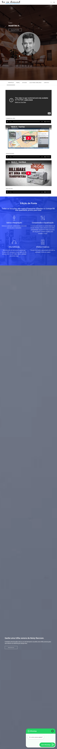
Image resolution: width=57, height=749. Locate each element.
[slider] (48, 121)
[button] (54, 2)
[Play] (7, 121)
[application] (28, 121)
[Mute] (45, 121)
